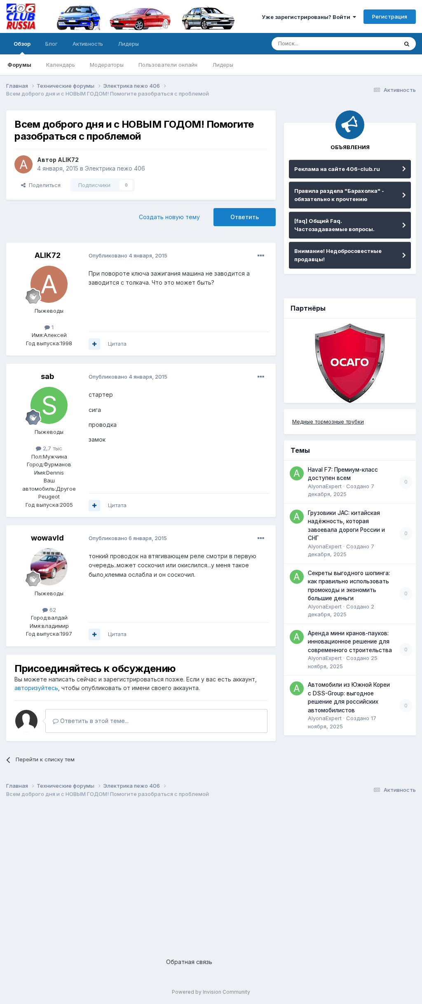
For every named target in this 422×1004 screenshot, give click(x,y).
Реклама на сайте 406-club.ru (337, 169)
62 (52, 609)
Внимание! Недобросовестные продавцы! (338, 255)
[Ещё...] (261, 256)
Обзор (22, 43)
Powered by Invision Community (211, 992)
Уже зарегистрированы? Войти (307, 17)
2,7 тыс (51, 448)
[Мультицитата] (94, 344)
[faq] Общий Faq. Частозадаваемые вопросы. (334, 225)
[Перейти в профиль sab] (49, 405)
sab (47, 376)
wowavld (47, 538)
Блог (51, 43)
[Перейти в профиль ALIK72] (23, 164)
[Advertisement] (211, 871)
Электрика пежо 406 (115, 168)
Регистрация (389, 16)
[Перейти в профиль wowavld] (49, 566)
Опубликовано (128, 255)
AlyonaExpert (325, 486)
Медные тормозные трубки (328, 421)
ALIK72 (68, 159)
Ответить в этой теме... (94, 720)
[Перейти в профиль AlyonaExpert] (297, 473)
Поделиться (43, 185)
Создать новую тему (169, 216)
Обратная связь (189, 961)
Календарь (60, 64)
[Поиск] (407, 43)
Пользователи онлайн (167, 64)
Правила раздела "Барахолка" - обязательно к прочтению (339, 194)
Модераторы (107, 64)
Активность (88, 43)
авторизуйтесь (36, 687)
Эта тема (376, 43)
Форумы (19, 64)
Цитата (117, 343)
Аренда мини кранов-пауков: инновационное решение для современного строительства (350, 641)
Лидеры (222, 64)
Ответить (244, 216)
